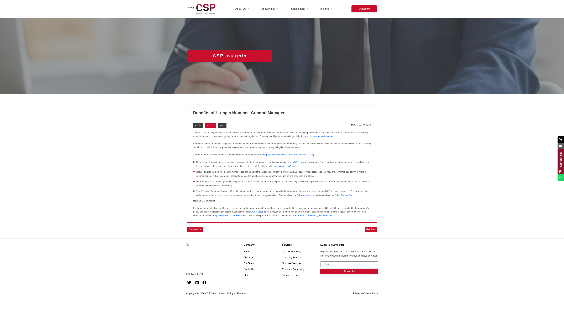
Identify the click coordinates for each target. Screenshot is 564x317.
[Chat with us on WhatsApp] (561, 177)
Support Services (291, 275)
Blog (246, 275)
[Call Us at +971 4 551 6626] (561, 139)
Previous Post (195, 229)
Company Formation (292, 257)
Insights (324, 8)
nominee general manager (321, 136)
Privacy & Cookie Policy (365, 293)
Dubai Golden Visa (343, 195)
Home (247, 251)
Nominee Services (291, 263)
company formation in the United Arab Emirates (284, 154)
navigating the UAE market (286, 166)
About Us (240, 8)
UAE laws (299, 162)
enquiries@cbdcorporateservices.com (231, 215)
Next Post (370, 229)
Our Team (249, 263)
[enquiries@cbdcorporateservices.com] (561, 146)
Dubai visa (302, 195)
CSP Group (257, 211)
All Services (268, 8)
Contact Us (364, 8)
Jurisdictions (298, 8)
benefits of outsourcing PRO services (315, 215)
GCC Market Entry (291, 251)
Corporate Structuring (293, 269)
